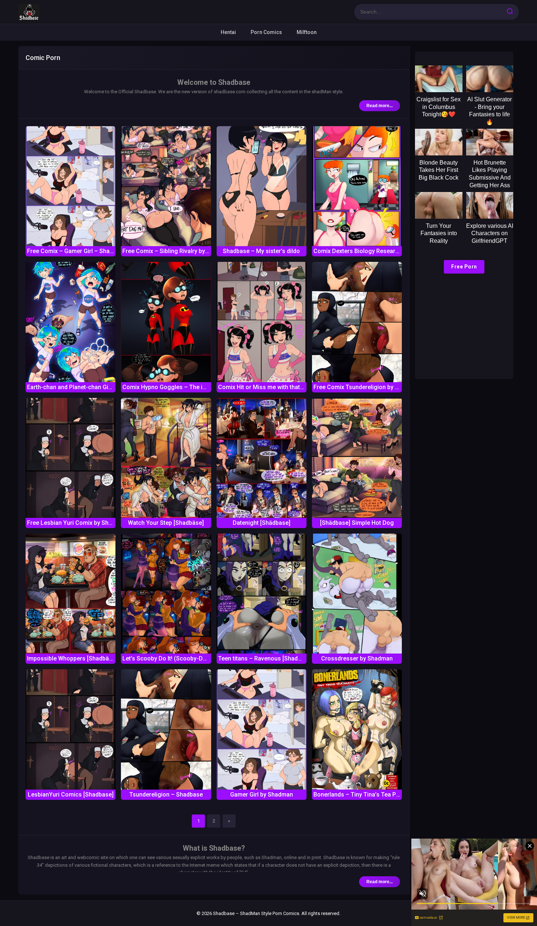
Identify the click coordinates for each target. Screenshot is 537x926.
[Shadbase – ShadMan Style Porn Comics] (29, 12)
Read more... (379, 105)
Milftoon (307, 32)
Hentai (228, 32)
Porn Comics (266, 32)
